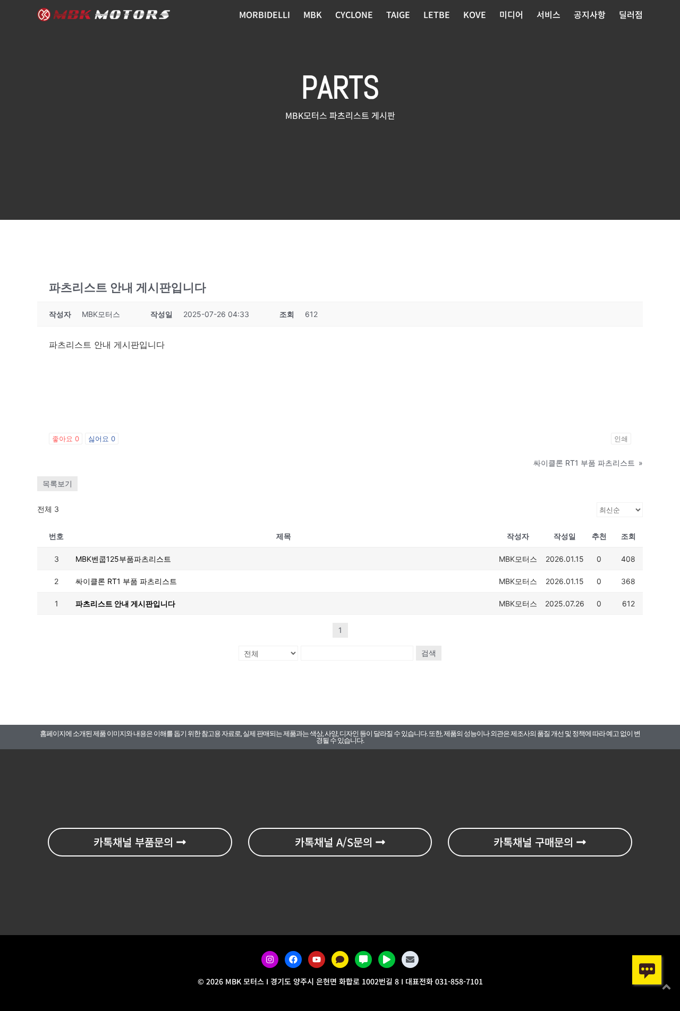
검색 (428, 652)
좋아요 (65, 438)
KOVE (474, 14)
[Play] (386, 959)
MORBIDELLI (264, 14)
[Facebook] (293, 959)
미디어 (511, 14)
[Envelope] (410, 959)
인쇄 (621, 438)
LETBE (436, 14)
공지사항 (590, 14)
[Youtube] (316, 959)
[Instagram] (269, 959)
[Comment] (340, 959)
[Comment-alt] (363, 959)
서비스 (548, 14)
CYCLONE (354, 14)
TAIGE (398, 14)
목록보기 (57, 483)
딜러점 (631, 14)
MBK (312, 14)
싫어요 (101, 438)
